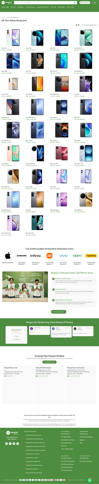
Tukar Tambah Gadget (67, 449)
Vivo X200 (4, 71)
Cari (75, 2)
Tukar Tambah (61, 7)
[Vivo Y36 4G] (61, 60)
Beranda (3, 17)
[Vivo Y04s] (85, 176)
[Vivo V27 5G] (13, 84)
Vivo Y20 (52, 48)
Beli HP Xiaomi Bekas (67, 464)
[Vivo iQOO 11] (13, 107)
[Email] (17, 443)
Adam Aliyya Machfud (80, 328)
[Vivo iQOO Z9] (85, 37)
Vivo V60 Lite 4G (30, 117)
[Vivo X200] (13, 60)
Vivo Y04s (77, 187)
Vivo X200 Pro (78, 210)
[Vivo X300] (85, 130)
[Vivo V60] (37, 199)
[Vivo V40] (85, 84)
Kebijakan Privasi (71, 480)
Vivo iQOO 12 (54, 140)
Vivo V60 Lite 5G (6, 210)
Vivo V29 (28, 71)
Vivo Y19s (4, 48)
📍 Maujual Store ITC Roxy (31, 454)
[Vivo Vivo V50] (61, 153)
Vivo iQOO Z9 (78, 48)
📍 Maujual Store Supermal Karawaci (34, 442)
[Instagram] (6, 443)
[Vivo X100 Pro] (85, 60)
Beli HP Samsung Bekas (67, 461)
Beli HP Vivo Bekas (66, 470)
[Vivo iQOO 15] (61, 107)
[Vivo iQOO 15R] (85, 153)
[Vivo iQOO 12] (61, 130)
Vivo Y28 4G (5, 163)
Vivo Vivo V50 (54, 163)
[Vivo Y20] (61, 37)
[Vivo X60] (85, 107)
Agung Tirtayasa (58, 328)
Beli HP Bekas (65, 434)
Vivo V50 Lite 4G (54, 210)
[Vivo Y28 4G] (13, 153)
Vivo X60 (76, 117)
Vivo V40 (76, 94)
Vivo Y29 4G (29, 94)
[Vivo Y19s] (13, 37)
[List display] (78, 25)
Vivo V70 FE (29, 140)
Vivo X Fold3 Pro (30, 163)
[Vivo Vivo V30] (37, 222)
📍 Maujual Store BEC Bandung (33, 472)
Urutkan (84, 25)
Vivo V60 (28, 210)
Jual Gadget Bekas (66, 443)
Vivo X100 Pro (78, 71)
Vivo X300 (77, 140)
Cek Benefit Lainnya (58, 311)
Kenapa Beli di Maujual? (43, 7)
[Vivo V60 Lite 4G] (37, 107)
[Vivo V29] (37, 60)
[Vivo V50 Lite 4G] (61, 199)
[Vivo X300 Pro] (13, 176)
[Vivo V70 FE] (37, 130)
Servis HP (53, 7)
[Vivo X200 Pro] (85, 199)
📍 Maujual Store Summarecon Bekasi (34, 450)
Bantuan (82, 440)
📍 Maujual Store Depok (31, 457)
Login (95, 2)
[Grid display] (76, 25)
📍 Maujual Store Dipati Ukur (32, 461)
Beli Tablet (20, 7)
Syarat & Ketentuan (80, 480)
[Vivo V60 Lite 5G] (13, 199)
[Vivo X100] (37, 37)
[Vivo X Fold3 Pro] (37, 153)
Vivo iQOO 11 (5, 117)
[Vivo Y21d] (61, 176)
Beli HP (13, 7)
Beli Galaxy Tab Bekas (86, 461)
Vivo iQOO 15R (78, 163)
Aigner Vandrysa (36, 328)
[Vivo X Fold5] (37, 176)
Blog (81, 443)
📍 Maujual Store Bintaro (31, 469)
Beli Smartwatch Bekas (67, 440)
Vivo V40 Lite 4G (6, 233)
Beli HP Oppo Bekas (67, 467)
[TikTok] (10, 443)
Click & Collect (70, 7)
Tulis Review (16, 339)
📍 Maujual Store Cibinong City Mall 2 (35, 446)
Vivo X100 (28, 48)
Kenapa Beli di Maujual (86, 437)
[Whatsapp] (14, 443)
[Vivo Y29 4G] (37, 84)
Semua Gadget (5, 7)
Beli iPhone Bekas (66, 458)
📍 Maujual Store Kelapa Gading (33, 465)
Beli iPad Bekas (84, 458)
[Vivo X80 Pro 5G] (13, 130)
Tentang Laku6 (84, 434)
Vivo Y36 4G (53, 71)
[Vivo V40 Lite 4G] (13, 222)
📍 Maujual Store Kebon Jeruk (32, 435)
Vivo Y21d (53, 187)
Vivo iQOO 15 (54, 117)
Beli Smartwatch (30, 7)
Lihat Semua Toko (49, 362)
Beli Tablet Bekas (66, 437)
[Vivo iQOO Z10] (61, 84)
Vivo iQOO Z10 (54, 94)
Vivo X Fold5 (29, 187)
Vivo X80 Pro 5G (6, 140)
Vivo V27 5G (5, 94)
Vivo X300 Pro (5, 187)
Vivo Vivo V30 (29, 233)
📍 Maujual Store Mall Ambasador (33, 439)
